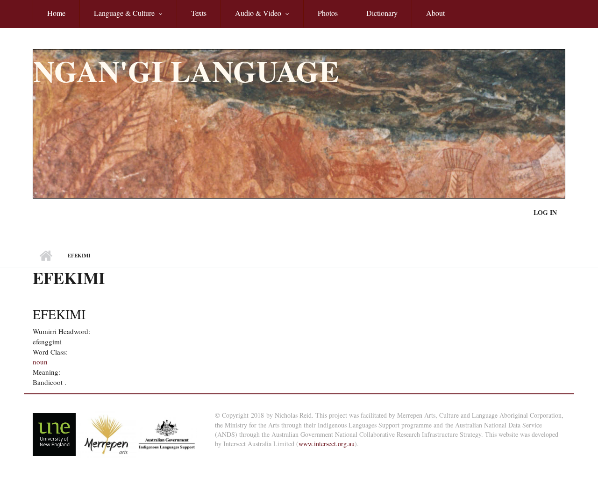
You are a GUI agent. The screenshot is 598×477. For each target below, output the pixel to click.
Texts (198, 13)
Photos (328, 13)
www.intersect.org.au (327, 443)
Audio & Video (251, 18)
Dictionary (382, 13)
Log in (545, 212)
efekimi (59, 314)
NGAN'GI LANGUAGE (186, 71)
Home (56, 13)
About (435, 13)
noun (40, 361)
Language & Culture (117, 18)
